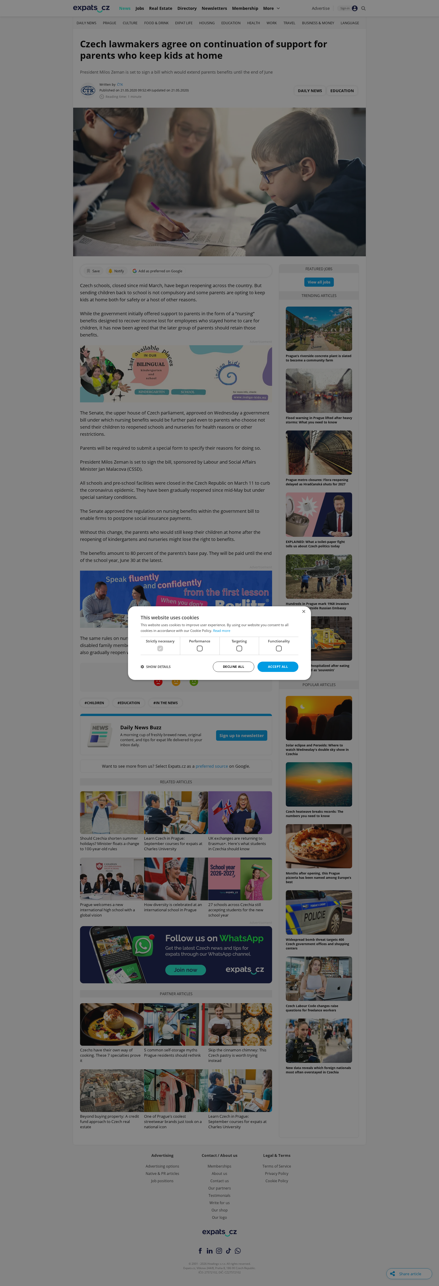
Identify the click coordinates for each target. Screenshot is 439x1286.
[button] (156, 666)
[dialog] (219, 643)
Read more (221, 630)
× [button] (303, 611)
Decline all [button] (233, 666)
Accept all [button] (278, 666)
